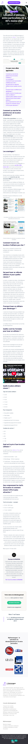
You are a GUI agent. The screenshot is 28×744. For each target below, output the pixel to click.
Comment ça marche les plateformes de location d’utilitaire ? (12, 75)
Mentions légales (7, 724)
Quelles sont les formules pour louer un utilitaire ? (13, 94)
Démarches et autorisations (9, 709)
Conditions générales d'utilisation (11, 726)
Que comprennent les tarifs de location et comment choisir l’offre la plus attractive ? (13, 103)
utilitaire (14, 37)
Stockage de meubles (8, 707)
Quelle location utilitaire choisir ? (14, 96)
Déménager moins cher (8, 715)
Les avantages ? (10, 79)
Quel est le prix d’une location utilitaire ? (13, 99)
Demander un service (14, 2)
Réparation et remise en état (10, 713)
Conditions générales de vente (10, 727)
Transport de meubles (8, 706)
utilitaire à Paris (16, 450)
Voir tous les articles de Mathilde (14, 579)
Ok (12, 740)
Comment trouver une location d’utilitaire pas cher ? (13, 81)
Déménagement (14, 11)
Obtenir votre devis (14, 602)
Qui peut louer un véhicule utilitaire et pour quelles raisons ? (14, 86)
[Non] (13, 742)
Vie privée (5, 729)
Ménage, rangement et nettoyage (11, 712)
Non (16, 740)
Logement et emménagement (10, 710)
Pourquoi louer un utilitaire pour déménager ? (14, 90)
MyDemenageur (9, 687)
